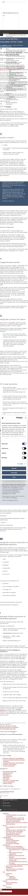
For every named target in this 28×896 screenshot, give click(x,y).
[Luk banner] (25, 417)
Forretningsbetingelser (12, 99)
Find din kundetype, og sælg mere (15, 818)
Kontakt (5, 881)
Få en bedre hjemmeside (9, 771)
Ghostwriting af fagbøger (12, 63)
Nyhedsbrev (9, 867)
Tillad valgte (14, 472)
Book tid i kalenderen (11, 102)
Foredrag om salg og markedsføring (15, 836)
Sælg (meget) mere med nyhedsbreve (15, 853)
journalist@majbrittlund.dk (7, 791)
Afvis (14, 477)
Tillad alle (14, 468)
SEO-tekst (12, 322)
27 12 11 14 (15, 13)
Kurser (5, 825)
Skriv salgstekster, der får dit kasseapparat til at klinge (14, 833)
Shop (4, 105)
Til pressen (9, 104)
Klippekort (11, 876)
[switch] (24, 448)
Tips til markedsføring (9, 782)
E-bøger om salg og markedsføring (15, 848)
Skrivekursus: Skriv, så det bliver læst (16, 50)
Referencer (9, 873)
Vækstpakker (12, 98)
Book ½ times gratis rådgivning (14, 866)
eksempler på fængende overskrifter (12, 68)
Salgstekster (6, 777)
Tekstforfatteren (7, 633)
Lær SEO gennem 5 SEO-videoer (14, 869)
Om (4, 872)
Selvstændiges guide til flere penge (18, 864)
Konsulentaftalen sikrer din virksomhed (13, 763)
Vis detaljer (20, 463)
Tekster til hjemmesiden (12, 60)
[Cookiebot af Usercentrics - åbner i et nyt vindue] (16, 418)
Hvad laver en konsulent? (9, 764)
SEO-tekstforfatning (11, 842)
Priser (7, 875)
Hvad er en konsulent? (9, 766)
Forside (2, 45)
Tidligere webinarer (11, 870)
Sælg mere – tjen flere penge (11, 780)
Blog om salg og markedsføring (14, 846)
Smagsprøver (6, 845)
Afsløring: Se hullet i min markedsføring (13, 758)
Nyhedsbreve (6, 774)
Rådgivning (6, 33)
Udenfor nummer (7, 783)
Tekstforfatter (7, 57)
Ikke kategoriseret (8, 773)
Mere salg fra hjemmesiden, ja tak (15, 819)
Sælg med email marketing (13, 821)
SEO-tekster (8, 45)
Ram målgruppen (7, 776)
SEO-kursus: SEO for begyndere (14, 831)
